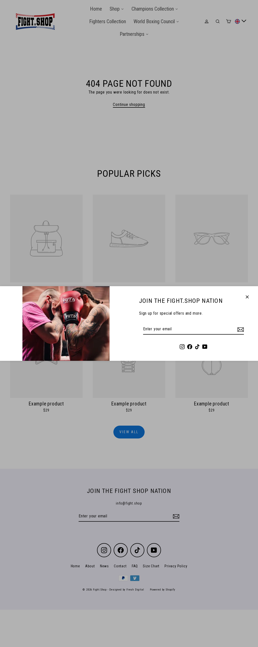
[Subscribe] (240, 329)
